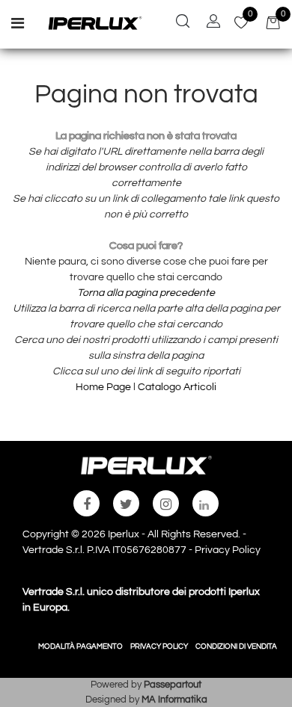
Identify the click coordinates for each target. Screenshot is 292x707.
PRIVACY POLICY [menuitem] (159, 646)
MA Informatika (174, 699)
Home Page (104, 387)
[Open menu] (17, 25)
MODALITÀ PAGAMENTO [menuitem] (80, 646)
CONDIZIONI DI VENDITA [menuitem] (236, 646)
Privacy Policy (228, 550)
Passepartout (172, 684)
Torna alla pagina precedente (146, 293)
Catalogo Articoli (177, 387)
